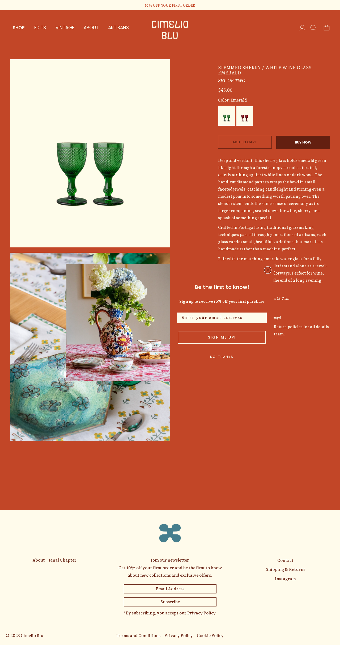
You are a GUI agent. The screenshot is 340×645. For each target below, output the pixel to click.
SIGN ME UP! (222, 337)
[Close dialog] (268, 270)
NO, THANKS (221, 357)
